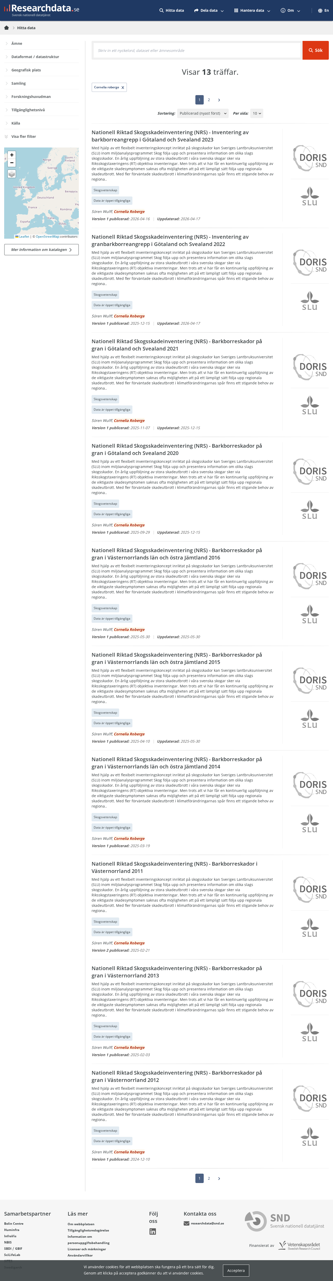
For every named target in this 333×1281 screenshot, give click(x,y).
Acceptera (236, 1270)
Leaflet (23, 236)
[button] (12, 155)
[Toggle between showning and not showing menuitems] (222, 10)
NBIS (8, 1242)
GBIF (18, 1248)
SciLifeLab (12, 1255)
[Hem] (9, 27)
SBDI (7, 1248)
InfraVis (10, 1236)
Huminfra (11, 1230)
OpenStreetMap (47, 236)
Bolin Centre (13, 1223)
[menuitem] (171, 10)
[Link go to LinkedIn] (152, 1231)
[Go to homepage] (41, 10)
